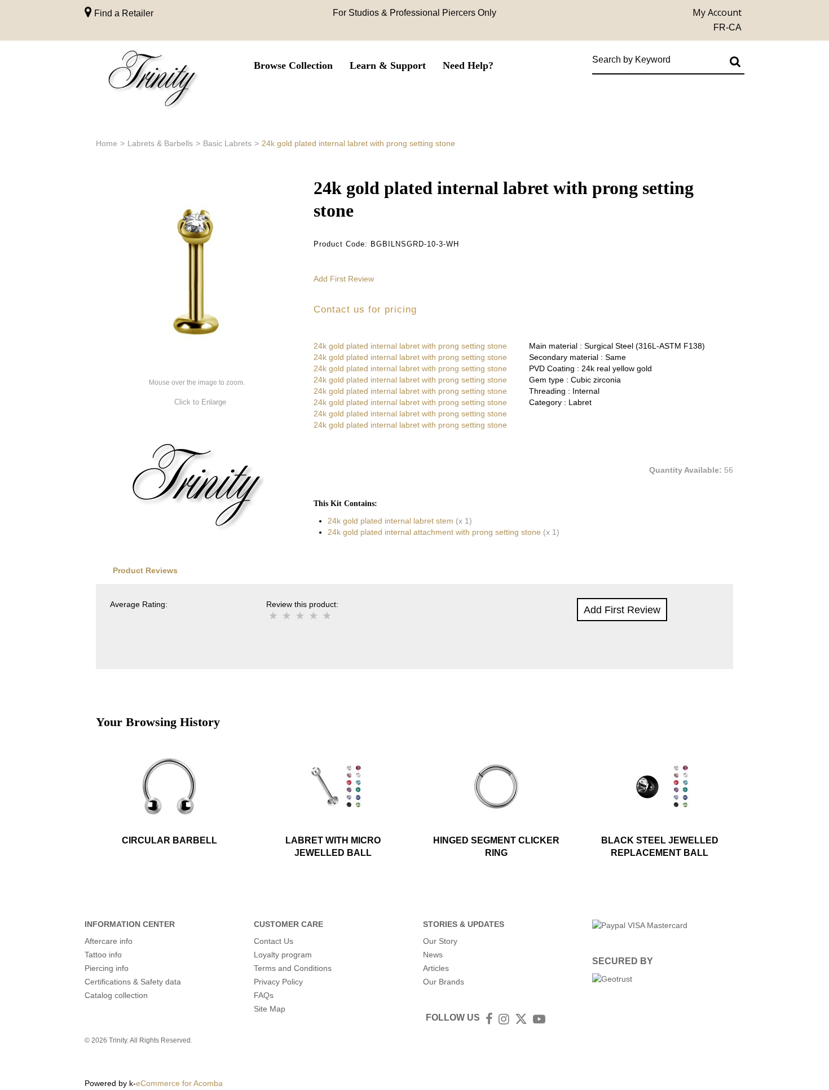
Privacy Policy (278, 981)
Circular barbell (169, 840)
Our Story (440, 941)
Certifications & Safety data (133, 981)
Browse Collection (293, 65)
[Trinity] (152, 80)
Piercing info (107, 968)
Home (106, 143)
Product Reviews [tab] (145, 570)
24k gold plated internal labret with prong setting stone (410, 345)
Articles (436, 968)
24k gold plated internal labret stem (390, 520)
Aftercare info (109, 941)
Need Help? (468, 65)
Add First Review (344, 278)
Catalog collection (116, 995)
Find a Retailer (122, 13)
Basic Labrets (227, 143)
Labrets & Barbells (160, 143)
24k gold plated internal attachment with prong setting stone (434, 532)
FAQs (264, 995)
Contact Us (273, 941)
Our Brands (443, 981)
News (433, 954)
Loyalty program (283, 954)
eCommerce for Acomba (179, 1083)
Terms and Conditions (293, 968)
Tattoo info (103, 954)
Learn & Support (388, 65)
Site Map (269, 1008)
